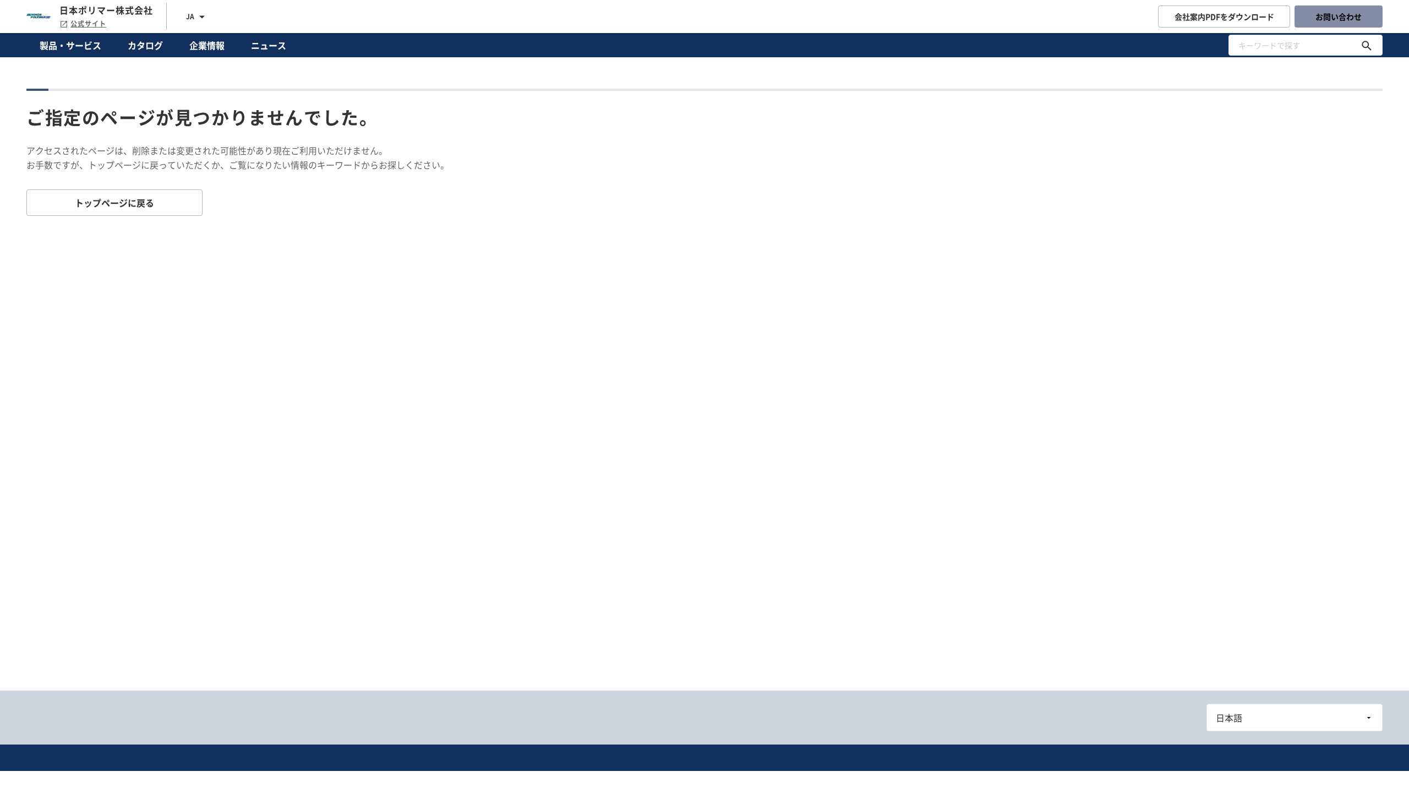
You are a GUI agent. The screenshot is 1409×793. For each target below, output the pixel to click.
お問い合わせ (1338, 16)
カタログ (145, 45)
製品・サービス (70, 45)
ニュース (268, 45)
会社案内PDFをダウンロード (1224, 16)
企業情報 (207, 45)
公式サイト (88, 24)
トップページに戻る (114, 202)
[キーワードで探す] (1366, 45)
